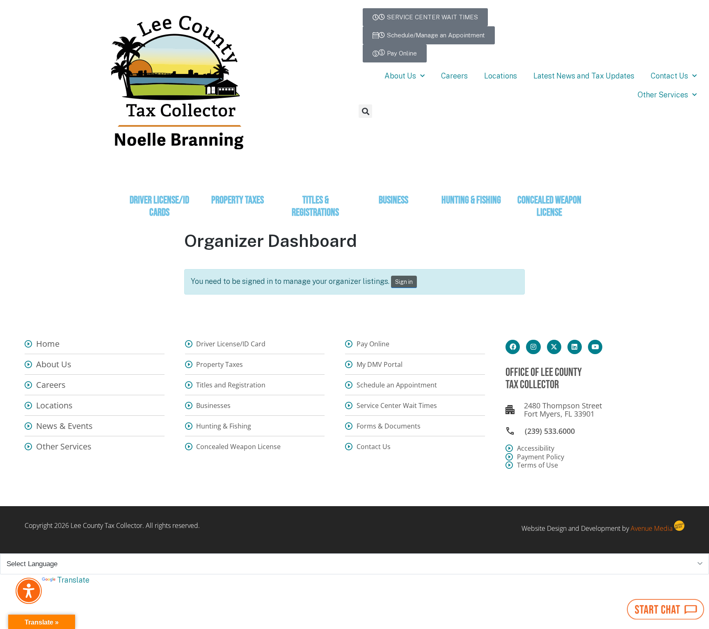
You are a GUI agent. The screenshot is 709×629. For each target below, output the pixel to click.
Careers (454, 75)
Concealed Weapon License (549, 206)
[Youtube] (595, 347)
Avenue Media (651, 528)
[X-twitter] (554, 347)
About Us (400, 75)
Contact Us (669, 75)
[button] (365, 111)
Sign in (404, 282)
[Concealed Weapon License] (549, 184)
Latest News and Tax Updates (583, 75)
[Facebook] (512, 347)
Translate (73, 580)
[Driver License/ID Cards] (159, 184)
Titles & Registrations (315, 206)
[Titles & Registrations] (315, 184)
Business (393, 200)
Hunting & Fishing (471, 200)
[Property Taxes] (237, 184)
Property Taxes (237, 200)
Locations (500, 75)
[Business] (393, 184)
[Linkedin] (574, 347)
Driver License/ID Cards (159, 206)
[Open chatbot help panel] (665, 609)
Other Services (663, 94)
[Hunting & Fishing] (471, 184)
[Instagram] (533, 347)
